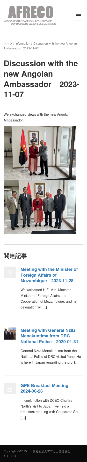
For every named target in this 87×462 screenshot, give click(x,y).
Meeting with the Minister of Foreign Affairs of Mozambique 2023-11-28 (49, 275)
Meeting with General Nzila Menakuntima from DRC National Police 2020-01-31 (49, 336)
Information (22, 43)
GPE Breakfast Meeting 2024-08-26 (47, 388)
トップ (8, 43)
